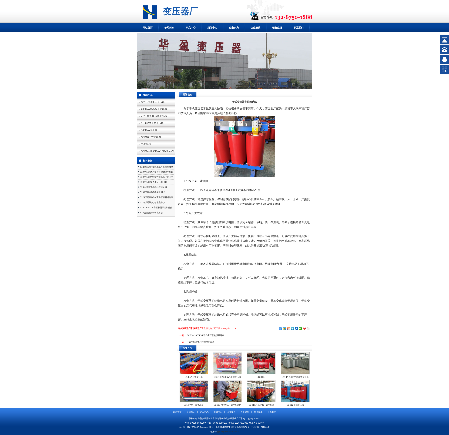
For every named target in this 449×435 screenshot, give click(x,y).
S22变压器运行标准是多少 (152, 202)
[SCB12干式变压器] (295, 401)
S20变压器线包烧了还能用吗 (153, 182)
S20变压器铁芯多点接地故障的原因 (156, 172)
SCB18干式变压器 (151, 137)
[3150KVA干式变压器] (194, 401)
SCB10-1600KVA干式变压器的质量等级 (205, 335)
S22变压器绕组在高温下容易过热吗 (156, 197)
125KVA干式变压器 (194, 377)
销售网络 (258, 412)
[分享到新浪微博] (288, 328)
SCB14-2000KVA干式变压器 (227, 377)
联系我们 (299, 27)
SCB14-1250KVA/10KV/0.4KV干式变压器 (157, 152)
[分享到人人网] (296, 328)
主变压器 (146, 144)
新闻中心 (212, 27)
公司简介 (169, 27)
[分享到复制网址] (308, 328)
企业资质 (255, 27)
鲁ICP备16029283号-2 (228, 431)
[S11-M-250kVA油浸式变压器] (295, 373)
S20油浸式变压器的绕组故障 (153, 187)
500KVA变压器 (149, 130)
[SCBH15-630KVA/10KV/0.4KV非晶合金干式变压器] (261, 373)
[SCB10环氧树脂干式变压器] (261, 401)
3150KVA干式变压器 (152, 123)
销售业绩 (277, 27)
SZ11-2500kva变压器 (153, 102)
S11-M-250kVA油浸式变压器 (295, 377)
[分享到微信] (300, 328)
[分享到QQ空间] (284, 328)
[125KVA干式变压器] (194, 373)
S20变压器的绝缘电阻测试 (152, 192)
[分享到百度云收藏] (304, 328)
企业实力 (234, 27)
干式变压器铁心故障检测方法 (200, 342)
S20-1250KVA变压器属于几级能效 (156, 207)
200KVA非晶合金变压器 (154, 109)
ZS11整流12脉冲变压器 (154, 116)
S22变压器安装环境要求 (151, 212)
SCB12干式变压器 (295, 405)
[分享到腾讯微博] (292, 328)
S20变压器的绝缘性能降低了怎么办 (156, 177)
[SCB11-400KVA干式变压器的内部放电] (227, 401)
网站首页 (148, 27)
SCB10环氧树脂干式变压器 (261, 405)
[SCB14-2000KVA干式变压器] (227, 373)
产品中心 (191, 27)
